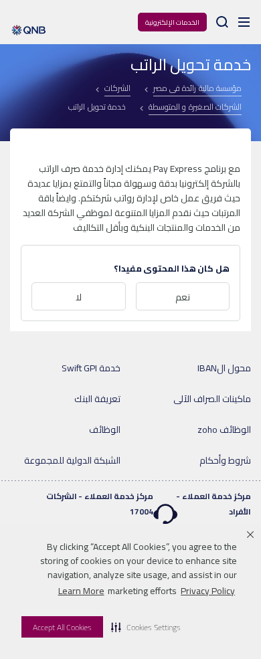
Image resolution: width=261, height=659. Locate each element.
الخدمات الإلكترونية (172, 22)
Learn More (81, 590)
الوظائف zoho (224, 429)
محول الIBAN (224, 368)
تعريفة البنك (97, 398)
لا (79, 297)
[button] (145, 627)
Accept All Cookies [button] (62, 627)
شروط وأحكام (225, 460)
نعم (182, 297)
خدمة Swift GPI (91, 368)
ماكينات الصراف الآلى (212, 398)
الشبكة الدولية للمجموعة (72, 460)
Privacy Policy (208, 590)
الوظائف (104, 429)
